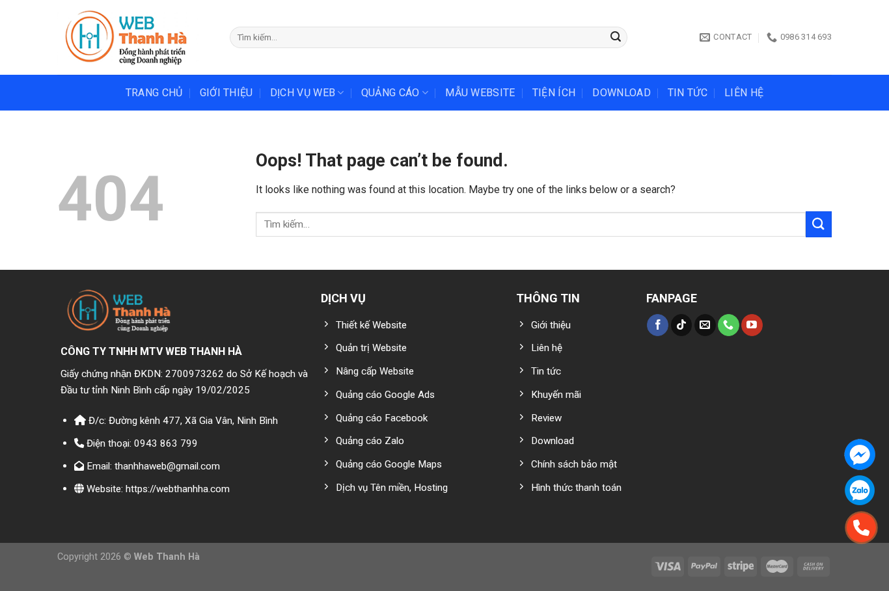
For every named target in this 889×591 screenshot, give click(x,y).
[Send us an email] (705, 325)
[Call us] (728, 325)
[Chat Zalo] (859, 490)
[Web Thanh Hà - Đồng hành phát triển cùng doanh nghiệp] (133, 37)
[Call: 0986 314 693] (861, 528)
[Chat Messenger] (859, 454)
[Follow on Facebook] (657, 325)
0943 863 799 (166, 443)
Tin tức (687, 92)
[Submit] (616, 38)
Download (621, 92)
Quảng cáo (390, 92)
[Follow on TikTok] (681, 325)
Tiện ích (554, 92)
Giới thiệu (226, 92)
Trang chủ (154, 92)
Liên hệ (743, 92)
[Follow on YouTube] (752, 325)
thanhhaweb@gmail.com (167, 466)
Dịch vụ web (303, 92)
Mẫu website (480, 92)
